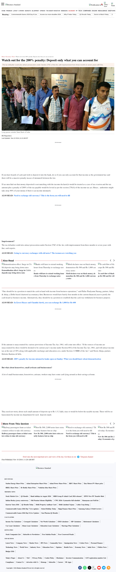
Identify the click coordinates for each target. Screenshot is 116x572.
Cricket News (83, 543)
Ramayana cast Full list (90, 500)
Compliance (10, 562)
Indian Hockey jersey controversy (17, 500)
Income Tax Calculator (13, 521)
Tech (80, 11)
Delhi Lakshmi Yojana (66, 504)
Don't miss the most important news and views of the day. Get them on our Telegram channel (58, 456)
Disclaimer (60, 558)
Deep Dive (111, 11)
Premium (9, 10)
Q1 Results (24, 496)
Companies (87, 11)
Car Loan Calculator (13, 526)
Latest (15, 10)
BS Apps (68, 562)
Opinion (42, 10)
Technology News (11, 547)
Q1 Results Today (85, 14)
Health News (68, 547)
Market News (33, 543)
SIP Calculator (76, 521)
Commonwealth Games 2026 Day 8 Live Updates (22, 513)
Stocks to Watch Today (101, 14)
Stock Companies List (13, 534)
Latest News (10, 543)
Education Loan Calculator (49, 526)
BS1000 (94, 11)
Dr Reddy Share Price (28, 487)
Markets (28, 10)
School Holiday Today (48, 509)
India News (91, 547)
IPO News (44, 543)
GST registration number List (96, 558)
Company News (21, 543)
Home (3, 10)
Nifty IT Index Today (70, 14)
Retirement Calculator (91, 521)
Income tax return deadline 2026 (50, 14)
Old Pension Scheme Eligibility (41, 500)
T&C (28, 558)
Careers (60, 562)
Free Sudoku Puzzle (49, 534)
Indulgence (102, 11)
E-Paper (21, 10)
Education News (48, 547)
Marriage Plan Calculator (70, 526)
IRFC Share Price (75, 483)
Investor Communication (74, 558)
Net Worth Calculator (47, 521)
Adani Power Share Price (58, 483)
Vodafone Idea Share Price (47, 487)
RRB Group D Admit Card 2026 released (67, 496)
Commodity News (56, 543)
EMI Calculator (63, 521)
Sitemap (43, 562)
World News (24, 547)
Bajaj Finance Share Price (67, 509)
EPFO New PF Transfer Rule (94, 496)
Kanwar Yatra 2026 (12, 504)
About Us (21, 558)
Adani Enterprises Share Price (36, 483)
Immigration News (70, 543)
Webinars (64, 10)
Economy (72, 10)
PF (76, 10)
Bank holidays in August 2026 (41, 496)
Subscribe (52, 562)
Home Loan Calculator (30, 526)
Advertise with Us (32, 562)
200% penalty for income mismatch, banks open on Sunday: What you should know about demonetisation (57, 358)
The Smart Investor (53, 10)
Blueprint (35, 10)
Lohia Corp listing (83, 504)
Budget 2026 (10, 551)
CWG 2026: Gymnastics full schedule (67, 500)
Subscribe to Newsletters (31, 534)
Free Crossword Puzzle (66, 534)
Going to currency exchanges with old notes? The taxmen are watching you (45, 253)
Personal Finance (97, 543)
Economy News (80, 547)
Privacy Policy (37, 558)
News (13, 56)
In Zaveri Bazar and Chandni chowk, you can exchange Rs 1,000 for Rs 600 (45, 302)
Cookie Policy (49, 558)
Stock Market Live (12, 496)
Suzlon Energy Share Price (15, 483)
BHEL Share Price (12, 487)
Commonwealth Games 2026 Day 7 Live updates (22, 509)
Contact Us (20, 562)
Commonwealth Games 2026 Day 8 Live (24, 14)
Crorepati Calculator (31, 521)
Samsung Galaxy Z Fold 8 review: (90, 509)
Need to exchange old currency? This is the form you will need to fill (42, 195)
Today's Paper (10, 558)
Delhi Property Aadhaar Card (46, 504)
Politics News (102, 547)
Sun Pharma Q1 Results (49, 513)
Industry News (35, 547)
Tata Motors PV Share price (93, 483)
